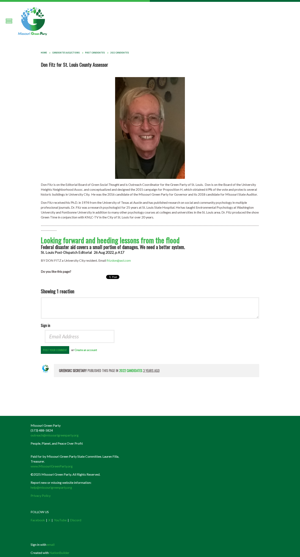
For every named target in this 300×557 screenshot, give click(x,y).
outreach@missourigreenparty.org (55, 435)
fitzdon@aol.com (119, 260)
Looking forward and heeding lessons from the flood (110, 240)
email (50, 544)
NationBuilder (59, 553)
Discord (75, 520)
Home (44, 52)
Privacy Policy (41, 495)
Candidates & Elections (66, 52)
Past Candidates (95, 52)
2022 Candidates (119, 52)
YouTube (60, 520)
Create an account (85, 350)
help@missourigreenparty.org (51, 487)
